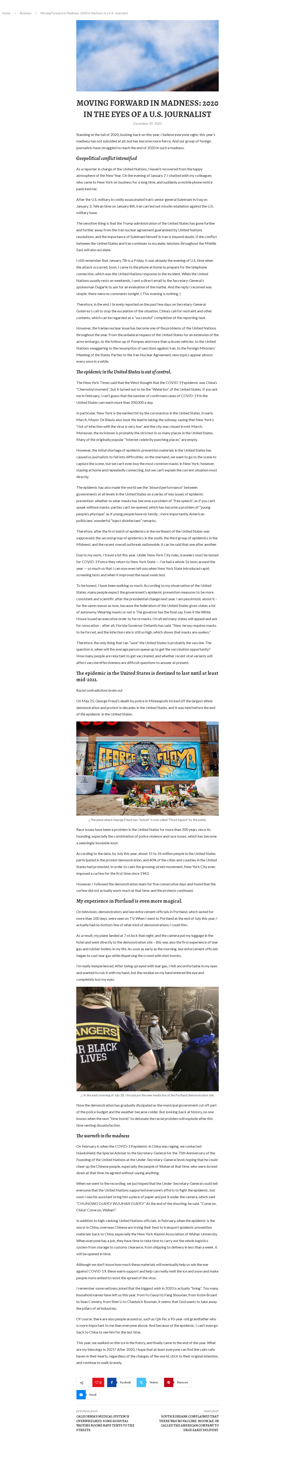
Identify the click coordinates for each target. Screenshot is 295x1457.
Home (6, 13)
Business (26, 13)
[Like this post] (97, 1383)
